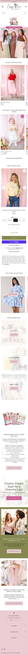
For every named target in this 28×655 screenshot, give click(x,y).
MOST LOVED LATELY (14, 166)
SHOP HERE (14, 334)
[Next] (25, 85)
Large (2, 104)
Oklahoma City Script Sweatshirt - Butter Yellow (14, 210)
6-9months (3, 154)
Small (4, 220)
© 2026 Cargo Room (5, 652)
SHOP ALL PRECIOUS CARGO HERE (14, 158)
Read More (6, 264)
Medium (10, 220)
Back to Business (13, 294)
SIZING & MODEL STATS (14, 498)
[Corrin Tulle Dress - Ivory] (12, 132)
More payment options (14, 245)
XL (20, 220)
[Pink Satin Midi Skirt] (12, 83)
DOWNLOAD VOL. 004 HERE (14, 467)
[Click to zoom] (24, 170)
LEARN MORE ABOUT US (14, 551)
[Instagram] (4, 649)
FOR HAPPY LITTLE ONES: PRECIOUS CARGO (14, 111)
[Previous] (3, 85)
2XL (24, 220)
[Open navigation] (2, 6)
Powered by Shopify (15, 652)
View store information (14, 251)
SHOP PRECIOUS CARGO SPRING (14, 603)
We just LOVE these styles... (14, 62)
